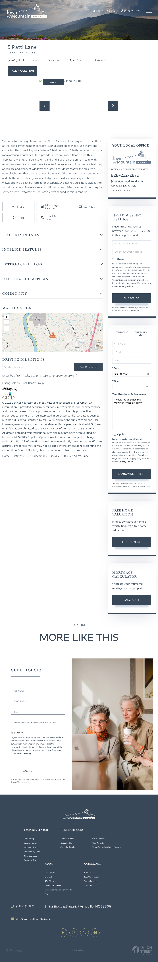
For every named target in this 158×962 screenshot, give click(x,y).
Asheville (54, 455)
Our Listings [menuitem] (29, 838)
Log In (99, 11)
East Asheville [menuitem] (66, 843)
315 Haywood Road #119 (79, 906)
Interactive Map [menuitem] (30, 860)
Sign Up (111, 11)
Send (27, 771)
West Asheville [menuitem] (98, 843)
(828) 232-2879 (131, 10)
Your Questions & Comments (129, 394)
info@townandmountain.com (34, 919)
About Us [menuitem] (88, 885)
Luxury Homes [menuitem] (30, 843)
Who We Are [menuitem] (50, 881)
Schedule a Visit (141, 333)
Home (6, 455)
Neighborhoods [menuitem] (30, 856)
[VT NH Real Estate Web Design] (142, 950)
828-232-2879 (125, 175)
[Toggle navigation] (149, 11)
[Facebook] (63, 932)
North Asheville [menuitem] (67, 838)
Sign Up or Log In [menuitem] (91, 876)
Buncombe (39, 455)
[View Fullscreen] (6, 328)
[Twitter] (84, 932)
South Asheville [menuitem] (98, 838)
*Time (115, 381)
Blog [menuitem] (47, 894)
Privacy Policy (126, 286)
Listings (17, 455)
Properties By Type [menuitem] (32, 851)
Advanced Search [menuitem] (31, 847)
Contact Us (116, 190)
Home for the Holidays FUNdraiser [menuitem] (107, 847)
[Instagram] (73, 932)
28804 (67, 455)
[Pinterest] (95, 932)
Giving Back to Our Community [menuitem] (58, 889)
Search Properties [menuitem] (91, 881)
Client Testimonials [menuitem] (53, 885)
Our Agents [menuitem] (49, 872)
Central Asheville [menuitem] (67, 847)
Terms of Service (139, 486)
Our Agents (128, 190)
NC (27, 455)
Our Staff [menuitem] (48, 876)
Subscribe (132, 298)
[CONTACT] (22, 71)
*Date (115, 368)
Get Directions (88, 367)
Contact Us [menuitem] (89, 872)
